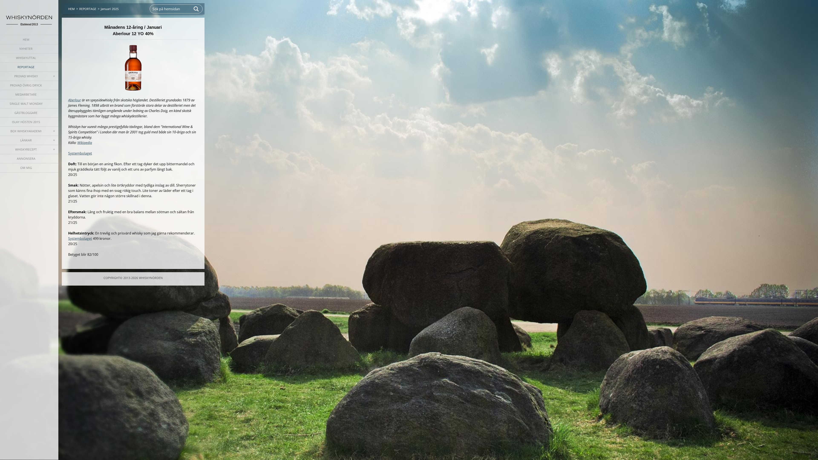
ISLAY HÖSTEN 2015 (26, 122)
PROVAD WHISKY (26, 76)
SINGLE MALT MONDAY (26, 104)
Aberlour (74, 100)
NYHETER (26, 49)
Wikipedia (84, 142)
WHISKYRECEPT (26, 149)
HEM (26, 39)
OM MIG (26, 168)
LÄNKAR (26, 140)
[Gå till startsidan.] (29, 15)
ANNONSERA (26, 159)
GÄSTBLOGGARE (25, 113)
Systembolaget (80, 153)
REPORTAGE (26, 67)
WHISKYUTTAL (26, 58)
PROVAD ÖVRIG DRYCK (26, 85)
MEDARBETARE (26, 94)
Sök (196, 9)
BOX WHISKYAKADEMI (26, 131)
